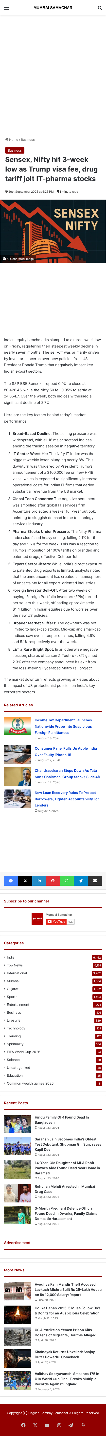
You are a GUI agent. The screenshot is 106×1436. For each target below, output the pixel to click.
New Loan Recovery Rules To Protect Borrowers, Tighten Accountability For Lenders (67, 798)
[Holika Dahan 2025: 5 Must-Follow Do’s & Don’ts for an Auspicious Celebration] (17, 1315)
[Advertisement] (53, 73)
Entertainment (18, 1005)
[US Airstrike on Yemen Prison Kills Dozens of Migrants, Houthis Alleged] (17, 1336)
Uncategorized (18, 1068)
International (17, 973)
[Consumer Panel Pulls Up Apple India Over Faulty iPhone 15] (17, 754)
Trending (14, 1036)
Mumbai (13, 981)
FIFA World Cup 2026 (23, 1052)
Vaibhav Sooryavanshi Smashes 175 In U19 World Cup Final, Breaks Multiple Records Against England (67, 1379)
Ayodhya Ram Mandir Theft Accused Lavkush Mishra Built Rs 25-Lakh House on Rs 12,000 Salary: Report (68, 1289)
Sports (12, 997)
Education (15, 1075)
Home (13, 140)
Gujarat (12, 989)
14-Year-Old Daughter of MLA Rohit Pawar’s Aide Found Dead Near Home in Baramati (67, 1168)
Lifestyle (13, 1020)
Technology (16, 1028)
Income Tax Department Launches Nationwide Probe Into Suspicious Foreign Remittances (63, 726)
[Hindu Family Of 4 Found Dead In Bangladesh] (17, 1124)
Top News (15, 965)
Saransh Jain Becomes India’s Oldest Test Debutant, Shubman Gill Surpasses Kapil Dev (68, 1144)
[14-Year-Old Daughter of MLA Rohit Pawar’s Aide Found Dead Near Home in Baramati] (17, 1169)
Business (28, 140)
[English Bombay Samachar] (53, 7)
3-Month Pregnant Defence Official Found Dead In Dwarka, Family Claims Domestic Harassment (66, 1213)
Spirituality (15, 1044)
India (11, 957)
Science (13, 1060)
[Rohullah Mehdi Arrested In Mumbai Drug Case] (17, 1193)
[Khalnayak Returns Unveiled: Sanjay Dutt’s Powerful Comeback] (17, 1358)
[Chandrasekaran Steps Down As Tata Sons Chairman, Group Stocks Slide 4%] (17, 776)
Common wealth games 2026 (30, 1083)
